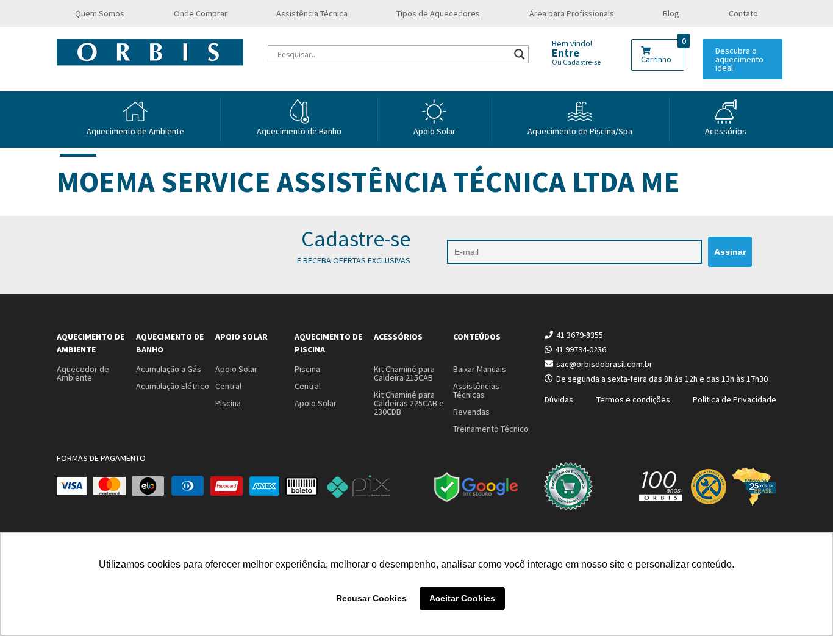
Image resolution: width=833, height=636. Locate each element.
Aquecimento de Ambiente (135, 131)
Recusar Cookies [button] (371, 598)
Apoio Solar (434, 131)
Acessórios (725, 131)
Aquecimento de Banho (170, 343)
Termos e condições (633, 399)
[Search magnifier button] (519, 54)
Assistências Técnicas (476, 390)
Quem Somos (99, 13)
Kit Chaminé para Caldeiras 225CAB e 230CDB (409, 403)
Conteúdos (477, 336)
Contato (743, 13)
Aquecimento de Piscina (328, 343)
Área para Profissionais (571, 13)
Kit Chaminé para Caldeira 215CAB (404, 373)
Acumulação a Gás (168, 369)
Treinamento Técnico (491, 428)
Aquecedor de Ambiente (83, 373)
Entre (565, 53)
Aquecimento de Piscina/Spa (579, 131)
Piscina (228, 403)
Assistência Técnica (312, 13)
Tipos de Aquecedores (438, 13)
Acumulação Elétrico (172, 386)
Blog (671, 13)
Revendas (471, 411)
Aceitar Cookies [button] (462, 598)
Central (228, 386)
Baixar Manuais (479, 369)
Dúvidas (559, 399)
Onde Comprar (200, 13)
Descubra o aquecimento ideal (739, 59)
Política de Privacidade (734, 399)
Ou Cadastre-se (576, 61)
